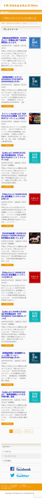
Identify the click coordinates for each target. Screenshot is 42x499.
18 (26, 431)
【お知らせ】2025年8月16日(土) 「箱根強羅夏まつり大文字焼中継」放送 (13, 394)
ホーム (5, 485)
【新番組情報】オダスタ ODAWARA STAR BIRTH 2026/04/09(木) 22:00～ (12, 79)
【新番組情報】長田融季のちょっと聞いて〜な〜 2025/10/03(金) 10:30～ (13, 355)
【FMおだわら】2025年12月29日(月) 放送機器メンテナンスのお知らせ (13, 275)
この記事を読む (8, 69)
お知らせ (16, 45)
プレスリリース (10, 456)
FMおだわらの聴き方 (10, 487)
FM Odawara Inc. (18, 493)
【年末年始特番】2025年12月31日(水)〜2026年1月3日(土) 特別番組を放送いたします (13, 235)
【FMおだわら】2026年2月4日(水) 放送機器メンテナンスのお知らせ (14, 196)
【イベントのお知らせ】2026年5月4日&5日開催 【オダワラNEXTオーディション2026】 (14, 116)
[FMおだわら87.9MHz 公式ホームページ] (21, 6)
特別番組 (11, 165)
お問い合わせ (7, 488)
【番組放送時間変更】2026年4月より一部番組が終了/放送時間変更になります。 (14, 40)
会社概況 (15, 485)
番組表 (24, 485)
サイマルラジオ (26, 487)
